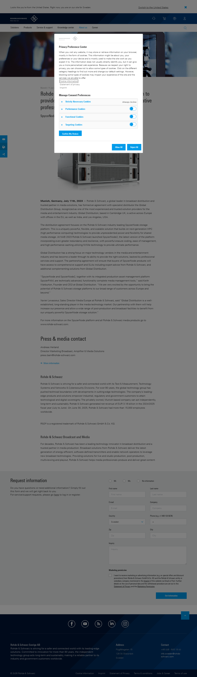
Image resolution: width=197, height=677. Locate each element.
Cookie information (69, 81)
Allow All (118, 147)
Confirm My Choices (70, 133)
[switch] (132, 109)
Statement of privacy (70, 84)
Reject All (134, 147)
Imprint (63, 87)
